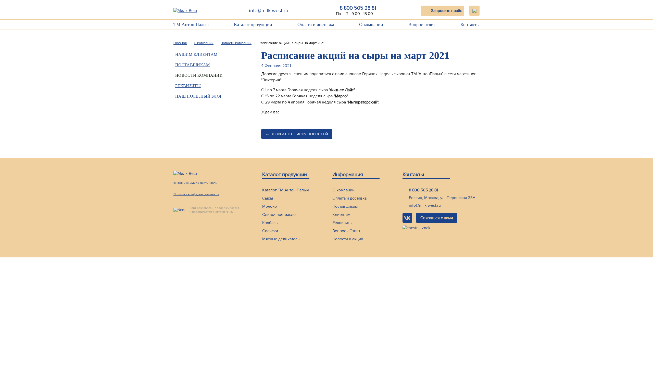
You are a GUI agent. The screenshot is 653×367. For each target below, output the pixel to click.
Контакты (470, 24)
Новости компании (199, 75)
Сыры (267, 198)
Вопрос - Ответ (346, 230)
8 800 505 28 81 (358, 8)
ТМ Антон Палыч (191, 24)
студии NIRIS (224, 212)
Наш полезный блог (198, 96)
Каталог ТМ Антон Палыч (285, 190)
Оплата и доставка (315, 24)
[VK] (407, 218)
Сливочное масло (279, 214)
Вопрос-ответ (421, 24)
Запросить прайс (446, 10)
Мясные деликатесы (281, 239)
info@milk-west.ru (268, 11)
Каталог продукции (253, 24)
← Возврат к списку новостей (297, 134)
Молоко (269, 206)
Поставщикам (192, 65)
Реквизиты (188, 86)
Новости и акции (347, 239)
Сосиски (270, 230)
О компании (371, 24)
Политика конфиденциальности (196, 194)
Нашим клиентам (378, 36)
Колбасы (270, 222)
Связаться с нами (436, 217)
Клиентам (341, 214)
